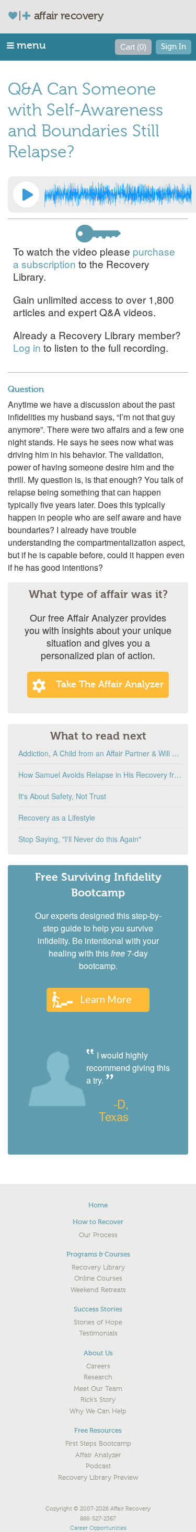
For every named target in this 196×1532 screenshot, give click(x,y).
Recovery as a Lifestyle (56, 817)
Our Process (98, 1235)
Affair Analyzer (98, 1455)
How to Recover (98, 1222)
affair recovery (68, 15)
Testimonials (98, 1333)
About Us (98, 1353)
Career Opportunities (98, 1528)
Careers (98, 1366)
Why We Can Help (98, 1411)
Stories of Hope (98, 1322)
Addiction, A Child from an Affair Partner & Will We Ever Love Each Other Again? (100, 753)
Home (98, 1205)
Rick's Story (98, 1399)
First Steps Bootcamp (98, 1443)
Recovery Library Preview (98, 1477)
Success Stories (98, 1309)
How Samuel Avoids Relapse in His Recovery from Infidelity (100, 774)
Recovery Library (98, 1267)
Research (98, 1377)
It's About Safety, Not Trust (62, 796)
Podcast (98, 1466)
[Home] (23, 15)
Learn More (106, 999)
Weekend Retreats (98, 1290)
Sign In (173, 46)
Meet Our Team (98, 1388)
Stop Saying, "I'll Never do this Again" (79, 839)
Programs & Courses (98, 1254)
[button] (27, 45)
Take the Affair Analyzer (110, 684)
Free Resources (98, 1430)
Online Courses (98, 1278)
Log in (27, 347)
